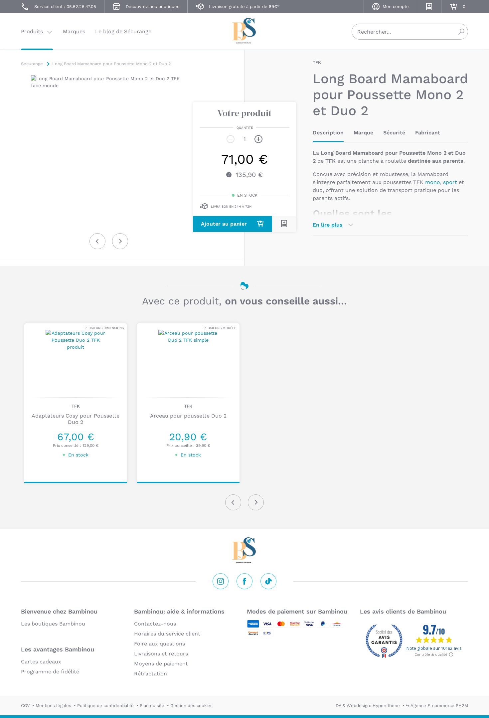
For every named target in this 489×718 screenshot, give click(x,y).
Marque (363, 132)
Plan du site (152, 705)
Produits (32, 31)
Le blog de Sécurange (123, 31)
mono (432, 182)
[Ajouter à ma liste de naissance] (284, 224)
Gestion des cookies (191, 705)
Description (328, 132)
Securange (244, 31)
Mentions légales (53, 705)
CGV (25, 705)
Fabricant (427, 132)
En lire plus (328, 225)
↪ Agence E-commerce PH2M (437, 705)
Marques (74, 31)
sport (450, 182)
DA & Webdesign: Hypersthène (368, 705)
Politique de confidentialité (105, 705)
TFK (317, 62)
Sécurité (394, 132)
